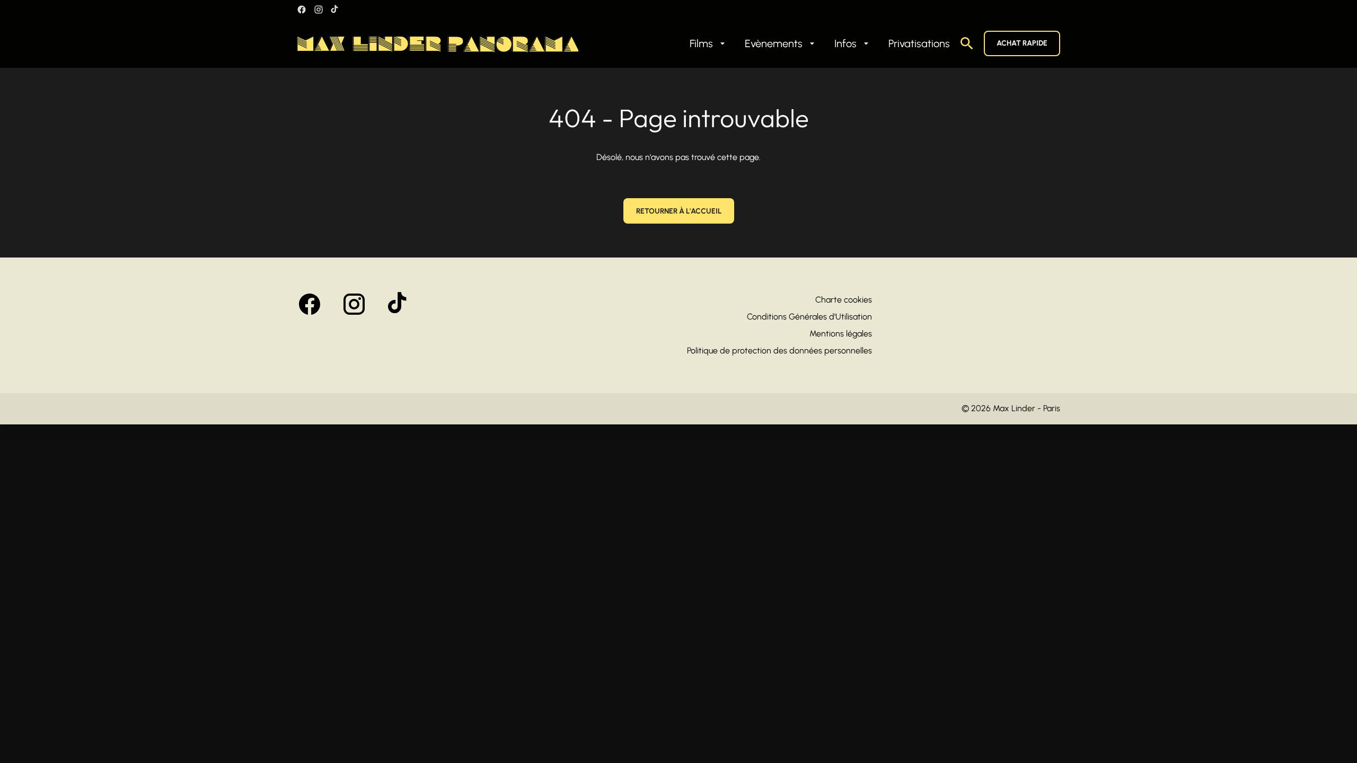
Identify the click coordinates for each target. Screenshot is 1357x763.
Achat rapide (1022, 43)
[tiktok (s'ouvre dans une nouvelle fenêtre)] (335, 9)
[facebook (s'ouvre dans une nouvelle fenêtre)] (301, 9)
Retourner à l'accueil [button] (678, 211)
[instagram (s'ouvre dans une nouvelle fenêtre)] (318, 9)
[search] (966, 43)
